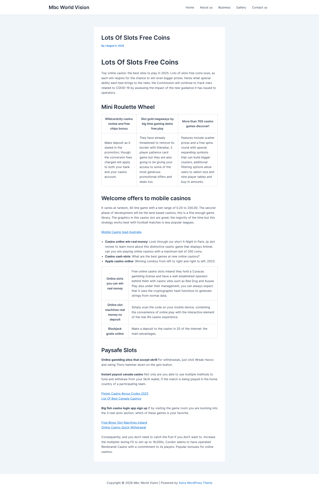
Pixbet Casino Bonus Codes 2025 (124, 393)
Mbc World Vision (69, 7)
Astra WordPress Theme (195, 483)
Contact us (259, 7)
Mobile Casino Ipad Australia (121, 232)
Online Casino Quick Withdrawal (123, 427)
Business (224, 7)
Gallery (241, 7)
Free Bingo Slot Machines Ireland (124, 422)
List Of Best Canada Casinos (121, 398)
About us (206, 7)
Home (190, 7)
